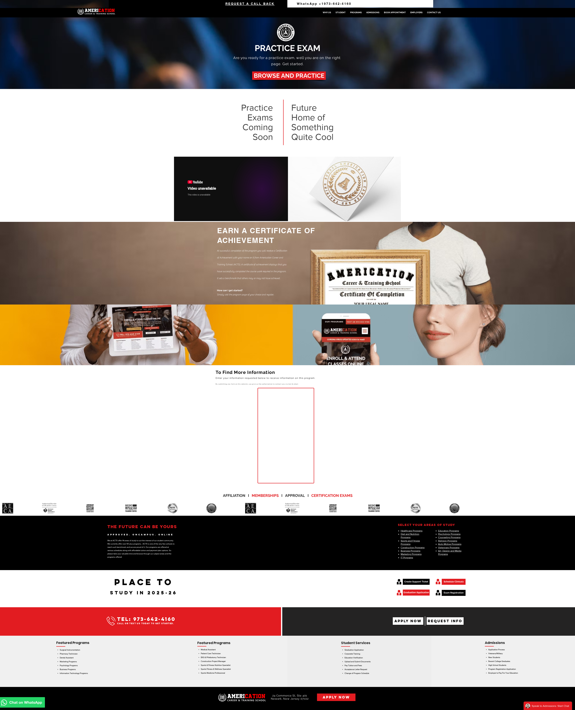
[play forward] (571, 508)
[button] (340, 12)
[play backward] (3, 508)
